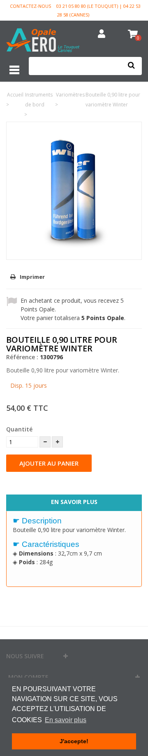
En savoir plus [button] (65, 719)
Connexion (101, 34)
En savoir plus (74, 502)
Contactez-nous (30, 6)
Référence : (22, 357)
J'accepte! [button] (74, 741)
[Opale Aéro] (43, 41)
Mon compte (28, 677)
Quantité (19, 429)
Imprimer (32, 276)
